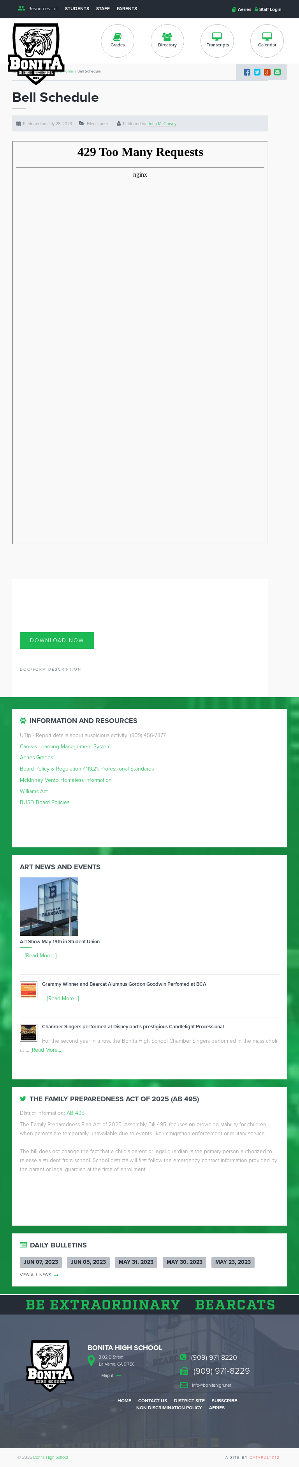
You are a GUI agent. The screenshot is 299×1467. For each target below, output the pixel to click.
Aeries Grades (36, 757)
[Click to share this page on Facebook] (247, 72)
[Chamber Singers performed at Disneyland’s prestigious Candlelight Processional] (31, 1034)
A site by (252, 1457)
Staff (103, 8)
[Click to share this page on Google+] (267, 72)
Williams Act (34, 791)
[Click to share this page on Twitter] (257, 72)
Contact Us (152, 1400)
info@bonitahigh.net (211, 1385)
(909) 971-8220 (213, 1357)
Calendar (267, 45)
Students (77, 8)
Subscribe (224, 1400)
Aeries (244, 9)
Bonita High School (50, 1457)
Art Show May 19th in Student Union (60, 942)
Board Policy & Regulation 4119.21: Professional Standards (87, 768)
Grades (118, 45)
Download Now (57, 640)
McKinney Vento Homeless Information (66, 780)
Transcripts (218, 45)
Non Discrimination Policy (169, 1407)
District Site (189, 1400)
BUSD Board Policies (44, 802)
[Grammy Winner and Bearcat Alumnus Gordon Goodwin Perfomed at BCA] (31, 992)
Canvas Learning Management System (65, 746)
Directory (167, 45)
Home (124, 1400)
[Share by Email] (277, 72)
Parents (127, 8)
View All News (36, 1274)
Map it (107, 1375)
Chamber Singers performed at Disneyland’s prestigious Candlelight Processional (133, 1027)
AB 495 (75, 1113)
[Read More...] (40, 955)
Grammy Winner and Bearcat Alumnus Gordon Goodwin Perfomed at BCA (124, 984)
